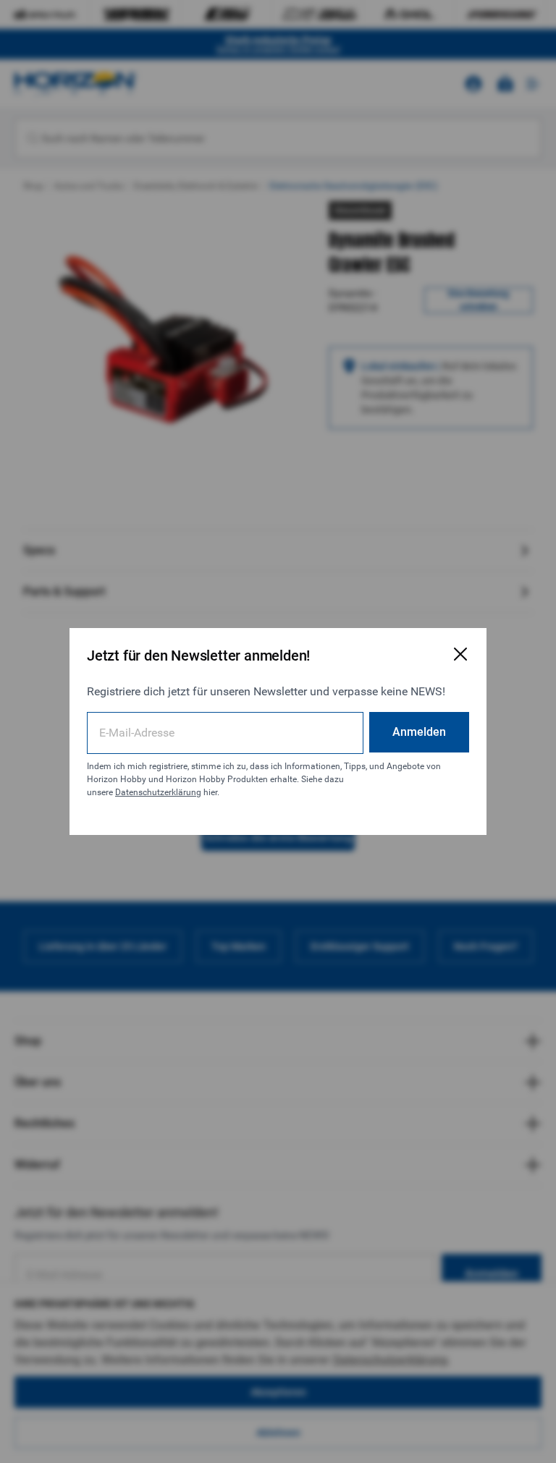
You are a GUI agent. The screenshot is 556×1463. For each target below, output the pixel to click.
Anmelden (419, 732)
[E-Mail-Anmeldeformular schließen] (460, 654)
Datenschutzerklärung (158, 792)
